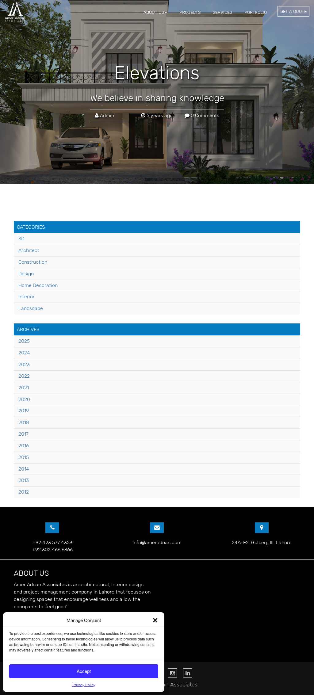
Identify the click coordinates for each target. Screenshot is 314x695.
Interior (26, 297)
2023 (24, 364)
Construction (32, 262)
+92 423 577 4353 (52, 542)
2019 (23, 411)
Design (26, 274)
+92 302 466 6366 (52, 549)
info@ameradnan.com (157, 542)
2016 (23, 446)
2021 (23, 388)
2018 (23, 422)
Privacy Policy (83, 684)
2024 (24, 353)
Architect (28, 250)
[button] (155, 620)
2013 (23, 480)
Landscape (30, 308)
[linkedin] (187, 673)
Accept (84, 671)
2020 (24, 399)
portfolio (255, 12)
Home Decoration (38, 285)
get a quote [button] (293, 11)
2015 (23, 457)
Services (222, 12)
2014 (23, 469)
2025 (24, 341)
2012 (23, 492)
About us (154, 12)
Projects (190, 12)
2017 (23, 434)
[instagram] (172, 673)
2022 (24, 376)
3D (21, 239)
